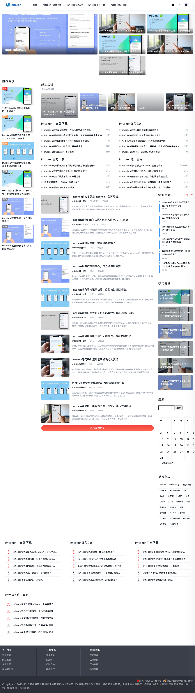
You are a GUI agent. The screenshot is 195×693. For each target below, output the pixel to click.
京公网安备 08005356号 (180, 680)
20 (181, 445)
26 (174, 451)
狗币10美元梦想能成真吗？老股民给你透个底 (98, 382)
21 (187, 445)
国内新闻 (94, 664)
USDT (180, 496)
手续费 (182, 513)
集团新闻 (94, 655)
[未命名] (150, 102)
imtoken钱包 (174, 485)
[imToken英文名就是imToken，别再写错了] (55, 204)
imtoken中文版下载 (52, 5)
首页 (35, 5)
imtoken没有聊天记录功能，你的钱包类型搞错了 (100, 289)
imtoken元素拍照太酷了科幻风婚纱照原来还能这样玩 (103, 312)
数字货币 (163, 513)
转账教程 (6, 664)
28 (187, 451)
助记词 (162, 502)
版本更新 (186, 518)
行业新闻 (94, 669)
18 (168, 445)
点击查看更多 (97, 428)
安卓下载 (50, 655)
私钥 (181, 507)
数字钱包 (163, 518)
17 (161, 445)
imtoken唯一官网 (118, 5)
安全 (188, 502)
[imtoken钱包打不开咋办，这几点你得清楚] (55, 274)
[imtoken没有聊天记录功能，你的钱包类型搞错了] (55, 297)
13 (181, 439)
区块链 (170, 502)
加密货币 (163, 490)
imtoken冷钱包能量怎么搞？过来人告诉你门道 (122, 51)
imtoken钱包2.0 (75, 5)
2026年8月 (167, 462)
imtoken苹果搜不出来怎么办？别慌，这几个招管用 (101, 406)
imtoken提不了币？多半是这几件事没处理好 (169, 30)
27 (181, 451)
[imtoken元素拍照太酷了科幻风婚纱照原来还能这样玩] (55, 320)
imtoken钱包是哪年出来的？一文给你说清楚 (122, 72)
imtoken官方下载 (96, 5)
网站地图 (6, 660)
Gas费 (162, 496)
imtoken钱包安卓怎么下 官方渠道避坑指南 (168, 51)
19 (174, 445)
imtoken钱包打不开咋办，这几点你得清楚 (96, 266)
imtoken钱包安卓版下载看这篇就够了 (93, 243)
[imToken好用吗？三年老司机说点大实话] (55, 367)
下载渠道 (6, 655)
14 (187, 439)
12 (174, 439)
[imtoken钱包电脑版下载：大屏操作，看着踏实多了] (55, 344)
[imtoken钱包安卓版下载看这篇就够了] (55, 250)
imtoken (163, 485)
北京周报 (44, 684)
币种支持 (50, 664)
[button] (89, 15)
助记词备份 (187, 485)
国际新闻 (94, 660)
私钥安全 (163, 524)
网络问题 (171, 496)
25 (168, 451)
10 (161, 439)
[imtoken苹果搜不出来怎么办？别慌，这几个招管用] (55, 413)
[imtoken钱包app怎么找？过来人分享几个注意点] (55, 227)
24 (161, 451)
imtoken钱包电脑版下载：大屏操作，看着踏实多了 (101, 336)
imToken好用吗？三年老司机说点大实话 (95, 359)
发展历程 (50, 669)
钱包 (187, 496)
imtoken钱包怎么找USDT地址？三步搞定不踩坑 (122, 30)
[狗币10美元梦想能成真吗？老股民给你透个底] (55, 390)
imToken (173, 513)
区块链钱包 (174, 524)
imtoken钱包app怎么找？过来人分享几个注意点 (100, 219)
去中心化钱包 (175, 490)
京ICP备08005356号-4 (151, 680)
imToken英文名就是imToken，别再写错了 (96, 196)
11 (168, 439)
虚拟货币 (173, 507)
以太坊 (185, 490)
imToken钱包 (175, 518)
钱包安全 (179, 502)
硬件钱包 (163, 507)
